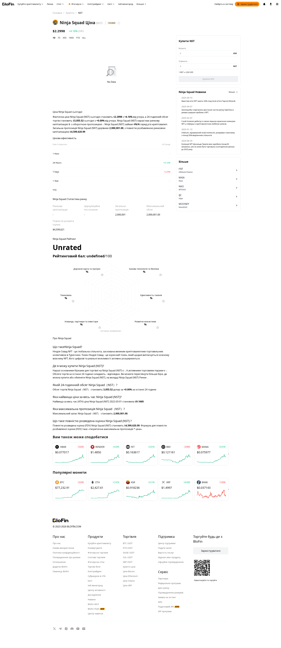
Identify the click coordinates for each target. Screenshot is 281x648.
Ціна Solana (129, 580)
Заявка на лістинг (167, 597)
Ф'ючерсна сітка (96, 562)
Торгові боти (94, 566)
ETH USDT (128, 548)
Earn (90, 580)
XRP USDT (127, 562)
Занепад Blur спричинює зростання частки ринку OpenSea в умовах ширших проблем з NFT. (207, 111)
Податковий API (168, 606)
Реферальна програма (169, 583)
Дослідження (94, 594)
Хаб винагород (95, 585)
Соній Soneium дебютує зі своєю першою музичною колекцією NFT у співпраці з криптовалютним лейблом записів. (208, 122)
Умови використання (63, 548)
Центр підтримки (166, 543)
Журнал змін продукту (169, 557)
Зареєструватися (249, 4)
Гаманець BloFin (61, 571)
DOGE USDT (128, 552)
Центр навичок (95, 613)
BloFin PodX (96, 608)
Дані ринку (163, 588)
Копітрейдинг (95, 571)
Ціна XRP (127, 585)
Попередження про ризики (66, 557)
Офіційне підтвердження (171, 562)
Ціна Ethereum (130, 576)
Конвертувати (95, 548)
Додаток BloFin (60, 566)
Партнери (163, 578)
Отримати (183, 61)
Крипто (70, 12)
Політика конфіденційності (66, 552)
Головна (57, 12)
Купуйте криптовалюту (99, 543)
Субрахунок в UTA (97, 576)
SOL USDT (128, 557)
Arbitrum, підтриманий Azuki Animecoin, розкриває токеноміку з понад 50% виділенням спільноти (208, 134)
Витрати (182, 48)
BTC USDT (128, 543)
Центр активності (97, 590)
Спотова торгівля (96, 557)
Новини (92, 599)
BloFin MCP (93, 604)
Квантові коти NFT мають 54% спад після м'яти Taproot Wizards (208, 101)
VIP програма (165, 611)
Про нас (57, 543)
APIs (160, 602)
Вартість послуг (166, 552)
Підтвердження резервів (170, 592)
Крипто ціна (129, 566)
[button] (229, 454)
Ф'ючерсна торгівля (98, 552)
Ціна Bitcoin (129, 571)
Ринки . (143, 377)
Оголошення (59, 562)
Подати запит (165, 548)
